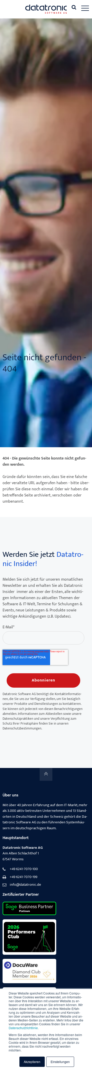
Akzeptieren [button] (32, 1061)
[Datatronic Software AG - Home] (46, 9)
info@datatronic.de (25, 885)
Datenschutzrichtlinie (23, 1028)
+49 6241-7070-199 (23, 877)
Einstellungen (60, 1061)
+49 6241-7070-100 (24, 869)
